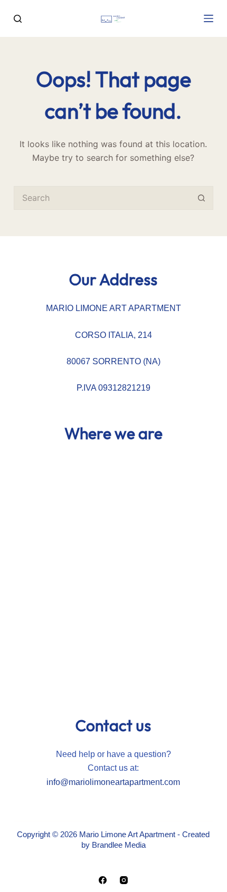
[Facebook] (103, 880)
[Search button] (201, 198)
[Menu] (208, 18)
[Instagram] (124, 880)
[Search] (18, 19)
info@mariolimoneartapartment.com (113, 782)
